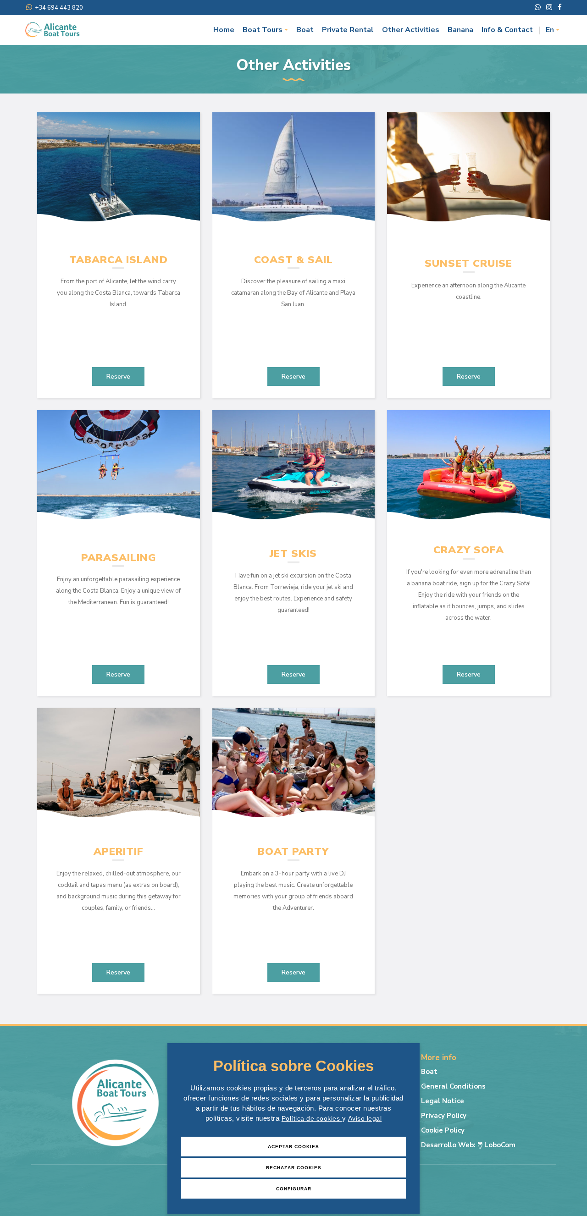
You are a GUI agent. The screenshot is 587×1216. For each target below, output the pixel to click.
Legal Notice (442, 1101)
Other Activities (410, 30)
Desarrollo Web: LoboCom (468, 1145)
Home (223, 30)
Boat (305, 30)
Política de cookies (312, 1118)
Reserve (118, 376)
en (550, 30)
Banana (460, 30)
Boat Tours (262, 30)
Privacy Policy (443, 1115)
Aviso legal (365, 1118)
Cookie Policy (443, 1130)
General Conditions (453, 1086)
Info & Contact (507, 30)
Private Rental (348, 30)
